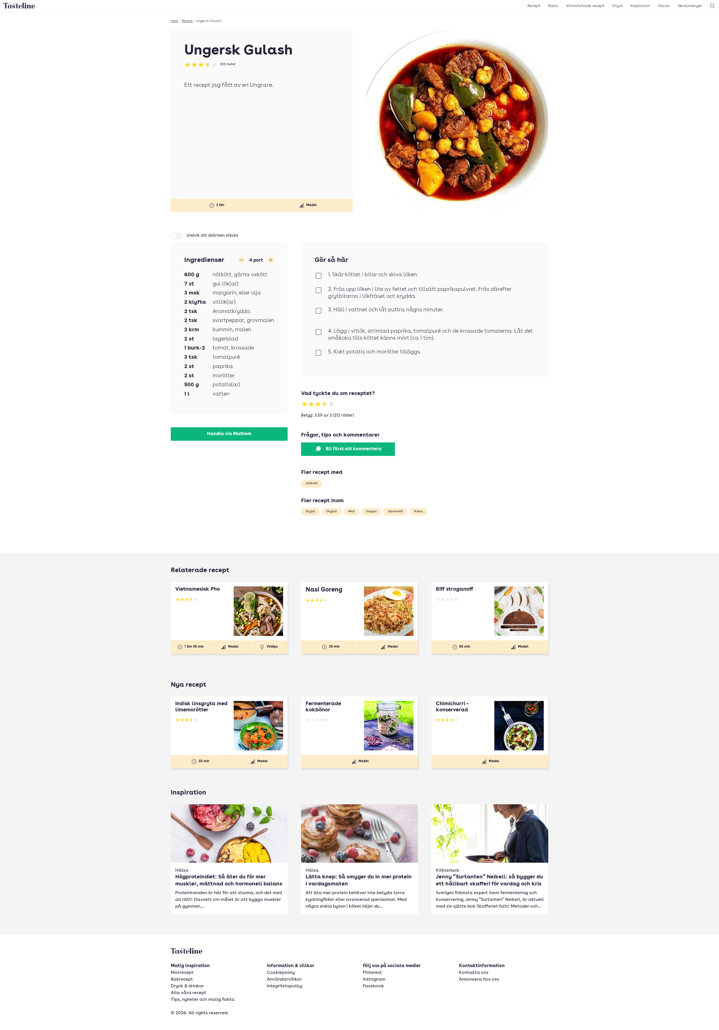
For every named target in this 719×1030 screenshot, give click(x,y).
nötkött (312, 483)
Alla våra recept (188, 993)
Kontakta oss (473, 972)
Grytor (331, 511)
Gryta (310, 511)
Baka (553, 6)
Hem (174, 21)
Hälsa (664, 6)
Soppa (371, 511)
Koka (418, 511)
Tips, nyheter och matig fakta (203, 999)
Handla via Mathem (229, 434)
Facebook (373, 986)
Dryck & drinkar (187, 986)
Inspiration (640, 6)
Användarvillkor (284, 979)
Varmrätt (395, 511)
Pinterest (372, 972)
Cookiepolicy (281, 972)
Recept (533, 6)
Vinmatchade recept (585, 6)
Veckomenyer (690, 6)
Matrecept (182, 972)
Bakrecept (182, 979)
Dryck (617, 6)
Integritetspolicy (284, 986)
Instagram (374, 979)
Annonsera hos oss (479, 979)
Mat (351, 511)
